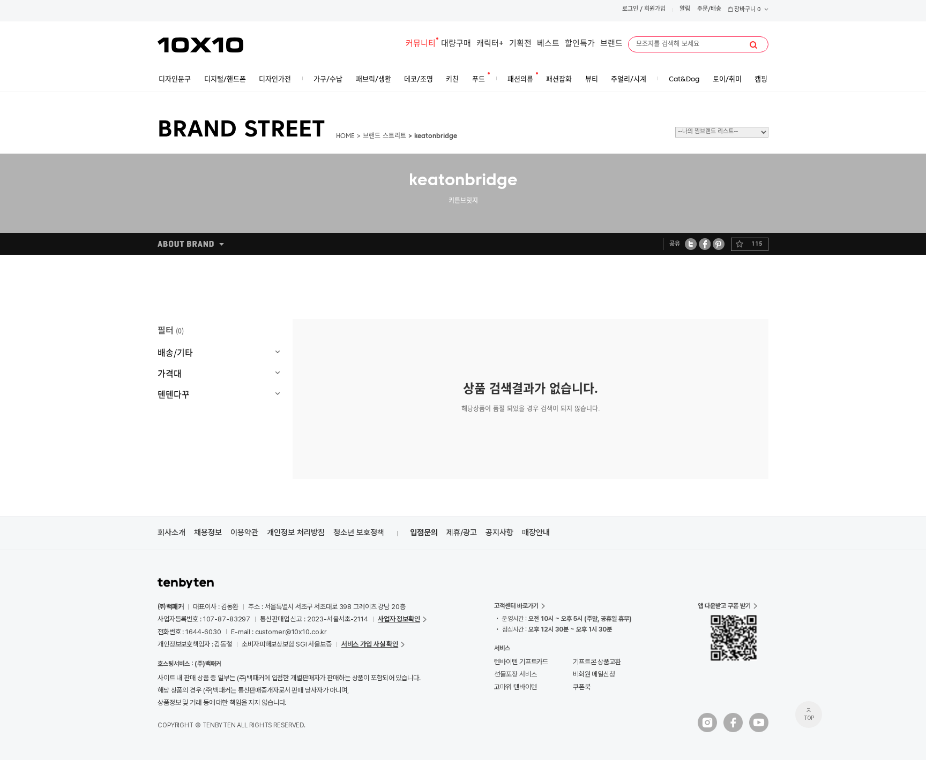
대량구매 (456, 44)
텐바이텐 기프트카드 (521, 662)
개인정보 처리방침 (296, 532)
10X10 (200, 44)
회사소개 (171, 532)
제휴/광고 (461, 532)
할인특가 (580, 44)
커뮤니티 (421, 44)
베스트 (548, 44)
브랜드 (611, 44)
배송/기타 (175, 352)
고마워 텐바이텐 (515, 687)
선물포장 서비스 (515, 674)
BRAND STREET (241, 130)
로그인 (630, 9)
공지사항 (499, 532)
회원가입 (655, 9)
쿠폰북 (582, 687)
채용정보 (208, 532)
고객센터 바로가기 (516, 606)
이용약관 (244, 532)
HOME (345, 136)
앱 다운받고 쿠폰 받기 (724, 606)
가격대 (170, 373)
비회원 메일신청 (594, 674)
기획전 (520, 44)
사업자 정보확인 (399, 619)
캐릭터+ (490, 44)
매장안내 (536, 532)
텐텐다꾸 (174, 393)
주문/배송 (709, 9)
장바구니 (747, 10)
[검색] (753, 45)
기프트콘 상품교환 (597, 662)
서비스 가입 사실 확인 (369, 644)
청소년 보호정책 (358, 532)
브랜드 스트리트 (384, 136)
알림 (684, 9)
